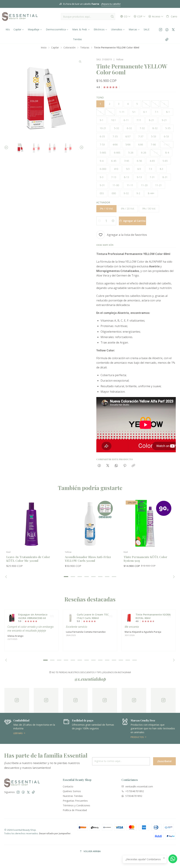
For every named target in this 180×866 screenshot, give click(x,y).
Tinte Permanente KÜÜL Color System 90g (145, 558)
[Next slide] (81, 148)
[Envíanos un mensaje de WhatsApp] (172, 858)
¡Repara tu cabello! (45, 3)
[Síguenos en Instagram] (160, 29)
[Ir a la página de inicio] (20, 16)
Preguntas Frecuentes (75, 800)
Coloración (69, 47)
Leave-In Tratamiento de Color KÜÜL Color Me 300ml (28, 558)
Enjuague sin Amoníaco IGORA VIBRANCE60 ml (32, 616)
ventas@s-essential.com (139, 786)
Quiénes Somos (72, 791)
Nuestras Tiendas (73, 796)
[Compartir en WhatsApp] (116, 466)
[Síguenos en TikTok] (167, 39)
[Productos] (90, 728)
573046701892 (133, 796)
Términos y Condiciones (76, 805)
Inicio (44, 47)
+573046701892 (134, 791)
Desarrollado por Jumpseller (55, 833)
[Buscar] (112, 16)
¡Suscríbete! (164, 761)
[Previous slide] (6, 148)
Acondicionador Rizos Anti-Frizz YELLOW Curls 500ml (88, 558)
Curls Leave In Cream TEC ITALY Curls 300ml (93, 616)
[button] (66, 577)
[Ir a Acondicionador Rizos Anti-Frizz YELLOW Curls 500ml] (90, 523)
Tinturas (84, 47)
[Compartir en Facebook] (99, 466)
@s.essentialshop (90, 679)
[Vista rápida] (52, 527)
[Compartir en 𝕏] (108, 466)
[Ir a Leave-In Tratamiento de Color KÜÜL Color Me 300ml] (31, 523)
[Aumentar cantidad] (113, 221)
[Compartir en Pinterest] (125, 466)
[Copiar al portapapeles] (133, 466)
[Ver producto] (11, 617)
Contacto (68, 786)
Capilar (55, 47)
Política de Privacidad (75, 810)
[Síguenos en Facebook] (167, 29)
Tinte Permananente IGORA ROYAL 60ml (153, 616)
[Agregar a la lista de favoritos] (52, 517)
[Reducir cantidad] (99, 221)
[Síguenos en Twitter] (173, 29)
